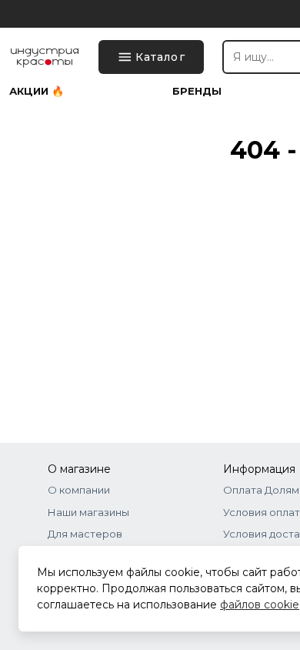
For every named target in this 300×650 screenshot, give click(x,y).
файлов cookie (259, 604)
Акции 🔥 (36, 91)
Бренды (197, 91)
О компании (79, 490)
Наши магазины (88, 512)
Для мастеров (85, 534)
